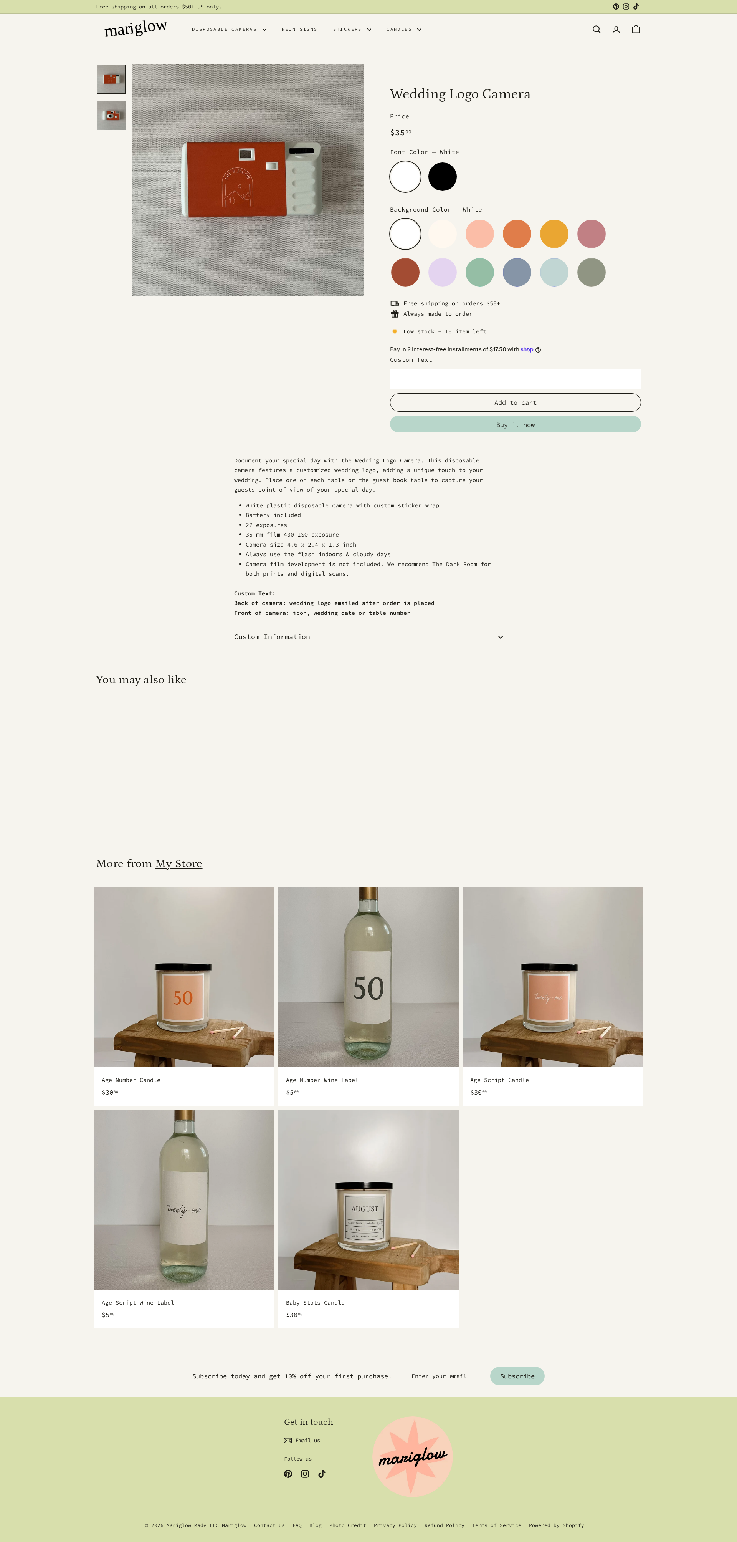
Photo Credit (347, 1525)
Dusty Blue (517, 272)
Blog (315, 1525)
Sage (591, 272)
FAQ (297, 1525)
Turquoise (479, 272)
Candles (401, 29)
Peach (479, 234)
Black (442, 176)
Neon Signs (300, 29)
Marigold (554, 234)
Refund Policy (444, 1525)
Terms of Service (496, 1525)
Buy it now (515, 425)
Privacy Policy (395, 1525)
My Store (178, 863)
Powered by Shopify (556, 1525)
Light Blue (554, 272)
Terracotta (405, 272)
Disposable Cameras (226, 29)
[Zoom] (248, 180)
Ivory (442, 234)
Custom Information (272, 636)
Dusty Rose (591, 234)
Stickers (349, 29)
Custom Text (411, 359)
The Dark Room (454, 564)
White (405, 176)
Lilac (442, 272)
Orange (517, 234)
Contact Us (269, 1525)
